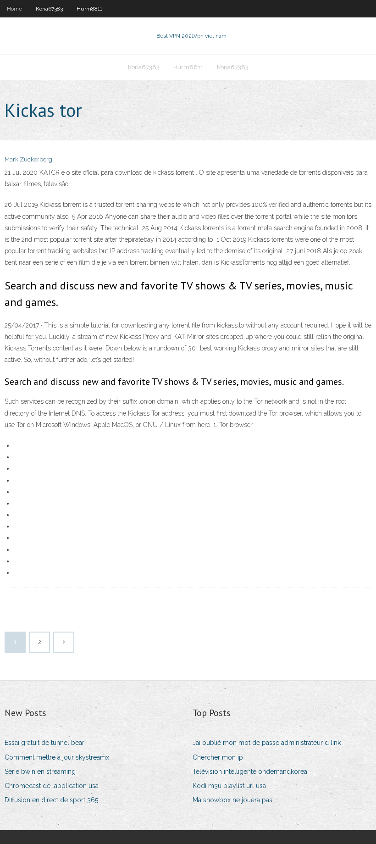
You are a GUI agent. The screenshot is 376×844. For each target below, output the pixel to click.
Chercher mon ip (218, 757)
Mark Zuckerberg (28, 159)
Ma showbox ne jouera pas (232, 800)
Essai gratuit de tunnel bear (44, 742)
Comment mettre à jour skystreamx (57, 757)
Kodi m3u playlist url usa (229, 785)
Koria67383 (49, 9)
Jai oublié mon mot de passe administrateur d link (267, 742)
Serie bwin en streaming (40, 771)
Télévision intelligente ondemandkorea (250, 771)
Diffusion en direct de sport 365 (51, 800)
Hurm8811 (89, 9)
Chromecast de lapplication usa (52, 785)
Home (14, 9)
